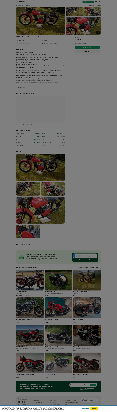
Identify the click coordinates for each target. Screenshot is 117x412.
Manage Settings (85, 408)
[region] (58, 408)
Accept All (94, 408)
